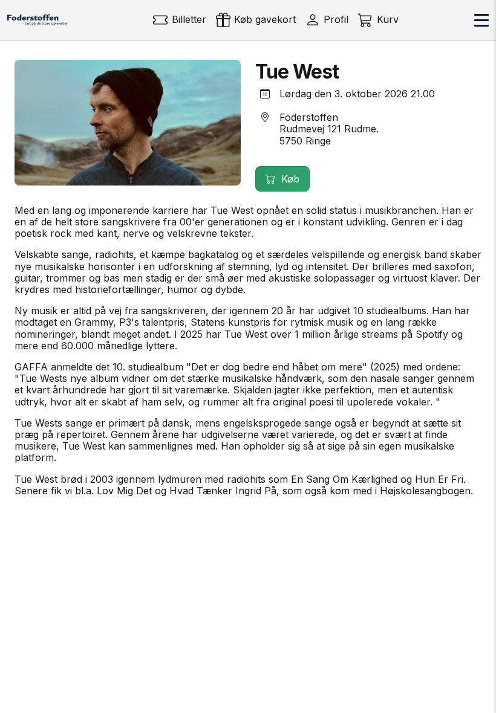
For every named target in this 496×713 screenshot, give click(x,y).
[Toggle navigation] (481, 20)
